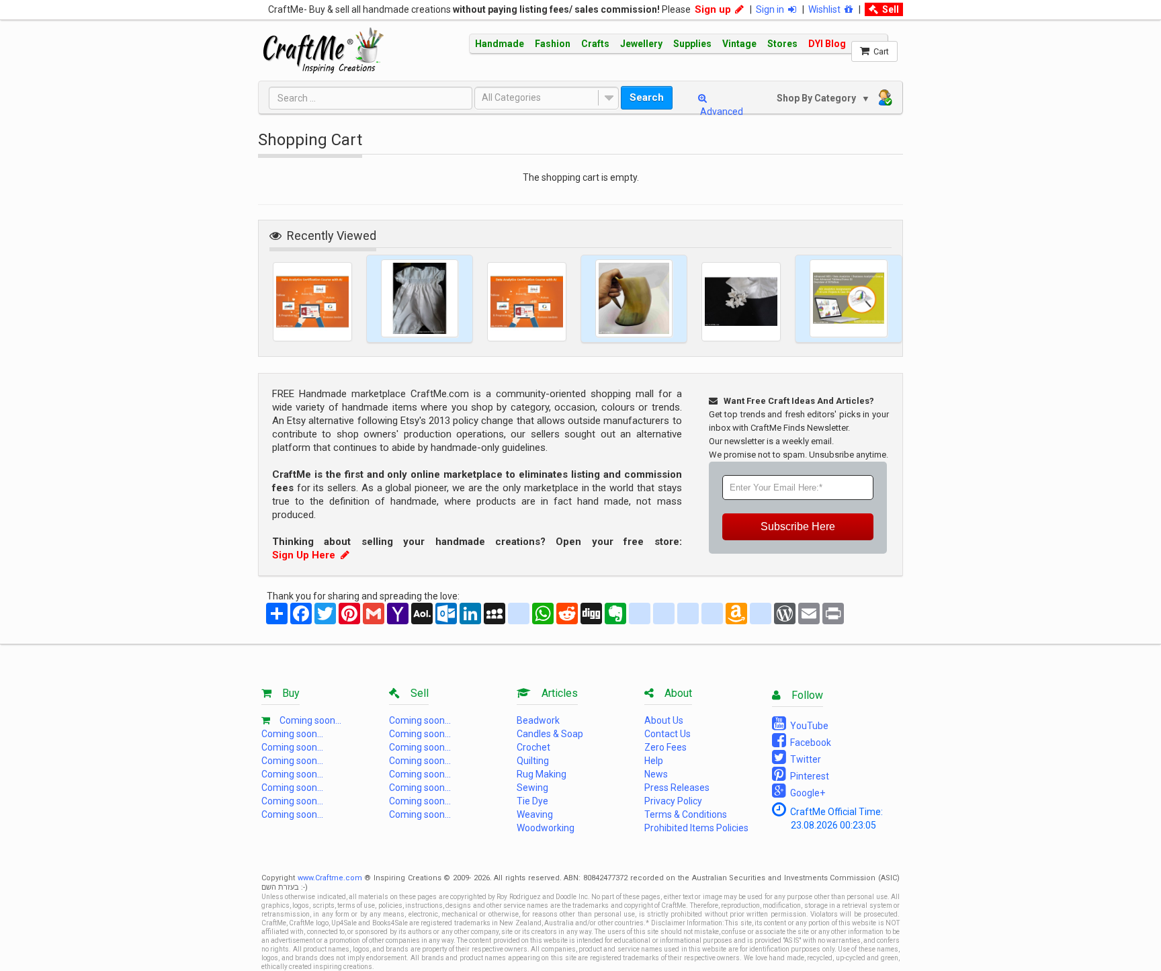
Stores (782, 43)
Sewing (532, 787)
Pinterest (807, 776)
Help (653, 760)
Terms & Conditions (685, 814)
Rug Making (541, 774)
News (656, 774)
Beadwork (538, 720)
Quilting (533, 760)
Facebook (808, 742)
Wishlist (826, 9)
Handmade (499, 43)
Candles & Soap (550, 733)
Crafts (595, 43)
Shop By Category (818, 98)
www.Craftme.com (330, 878)
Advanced (720, 111)
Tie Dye (532, 801)
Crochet (533, 747)
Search (647, 97)
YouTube (807, 725)
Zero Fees (665, 747)
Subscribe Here (798, 526)
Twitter (803, 759)
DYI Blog (827, 43)
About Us (663, 720)
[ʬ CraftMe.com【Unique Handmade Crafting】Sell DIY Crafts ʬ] (323, 50)
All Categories (511, 97)
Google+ (805, 793)
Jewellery (641, 43)
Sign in (772, 9)
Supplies (692, 43)
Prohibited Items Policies (696, 827)
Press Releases (677, 787)
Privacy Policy (673, 801)
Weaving (535, 814)
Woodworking (545, 827)
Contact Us (667, 733)
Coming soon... (310, 720)
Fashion (552, 43)
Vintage (739, 43)
